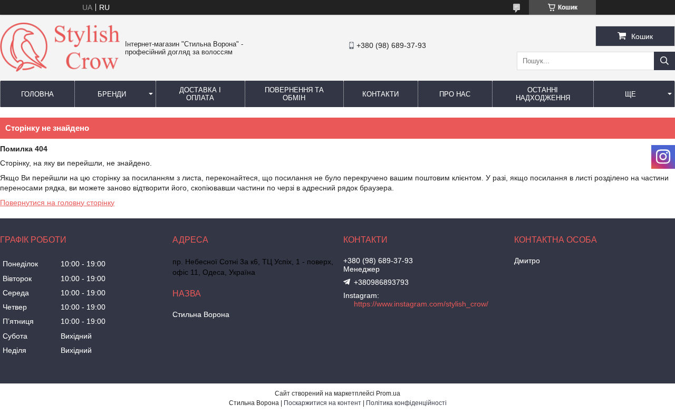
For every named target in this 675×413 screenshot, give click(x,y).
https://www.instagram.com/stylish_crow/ (421, 304)
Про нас (454, 94)
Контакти (380, 94)
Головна (37, 94)
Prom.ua (388, 393)
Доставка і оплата (200, 94)
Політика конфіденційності (406, 403)
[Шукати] (664, 61)
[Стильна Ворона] (60, 69)
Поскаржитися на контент (322, 403)
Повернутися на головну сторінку (57, 202)
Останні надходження (543, 94)
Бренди (112, 94)
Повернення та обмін (294, 94)
